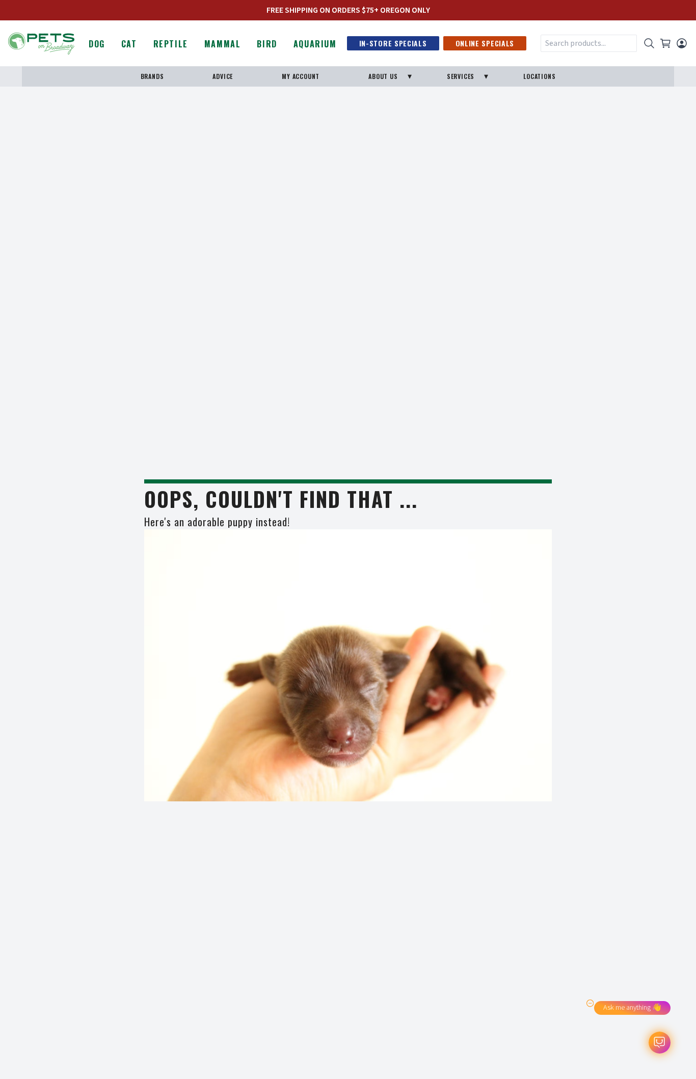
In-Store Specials (393, 43)
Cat (129, 44)
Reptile (170, 44)
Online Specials (485, 43)
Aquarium (315, 44)
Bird (267, 44)
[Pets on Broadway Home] (41, 42)
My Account (300, 76)
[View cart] (665, 43)
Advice (222, 76)
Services (460, 76)
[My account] (682, 43)
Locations (539, 76)
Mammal (222, 44)
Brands (152, 76)
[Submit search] (649, 43)
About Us (382, 76)
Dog (97, 44)
